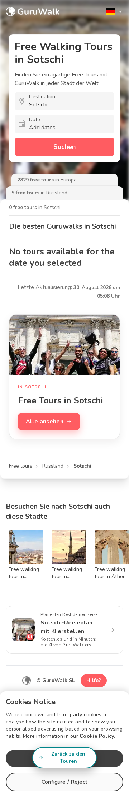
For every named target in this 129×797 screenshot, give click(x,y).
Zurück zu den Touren (68, 757)
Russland (52, 466)
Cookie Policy (97, 736)
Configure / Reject (64, 782)
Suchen (64, 147)
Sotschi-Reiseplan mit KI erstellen (66, 627)
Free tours (20, 466)
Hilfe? (93, 680)
